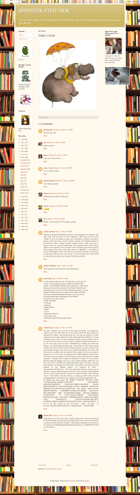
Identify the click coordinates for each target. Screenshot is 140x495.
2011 (22, 220)
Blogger (86, 481)
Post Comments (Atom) (54, 469)
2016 (22, 205)
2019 (22, 196)
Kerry (45, 219)
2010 (22, 223)
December (23, 160)
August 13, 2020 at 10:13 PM (63, 328)
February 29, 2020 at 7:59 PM (62, 168)
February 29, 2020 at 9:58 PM (58, 206)
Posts (23, 35)
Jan (45, 142)
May (22, 181)
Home (69, 465)
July (21, 175)
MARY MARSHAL (50, 266)
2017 (22, 202)
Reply (45, 136)
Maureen (46, 193)
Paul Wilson (48, 278)
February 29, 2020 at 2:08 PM (56, 142)
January (23, 193)
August (22, 172)
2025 (22, 142)
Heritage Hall (48, 130)
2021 (22, 154)
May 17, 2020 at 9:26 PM (60, 278)
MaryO (46, 206)
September (23, 169)
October (23, 166)
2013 (22, 214)
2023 (22, 148)
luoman (73, 481)
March (22, 187)
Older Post (94, 465)
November (23, 163)
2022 (22, 151)
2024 (22, 145)
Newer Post (42, 465)
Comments (24, 39)
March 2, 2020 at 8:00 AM (63, 231)
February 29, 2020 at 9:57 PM (59, 193)
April (22, 184)
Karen (46, 155)
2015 (22, 208)
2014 (22, 211)
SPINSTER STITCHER (44, 10)
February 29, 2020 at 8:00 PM (64, 181)
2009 (22, 226)
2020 (22, 157)
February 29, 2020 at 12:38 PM (63, 130)
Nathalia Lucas (48, 327)
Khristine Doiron (49, 180)
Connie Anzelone (49, 231)
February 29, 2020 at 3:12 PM (57, 155)
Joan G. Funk (48, 168)
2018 (22, 200)
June (22, 178)
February (23, 190)
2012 (22, 217)
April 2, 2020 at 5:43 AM (65, 266)
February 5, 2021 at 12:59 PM (62, 415)
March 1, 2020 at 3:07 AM (56, 219)
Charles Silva (48, 415)
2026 (22, 139)
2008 (22, 229)
